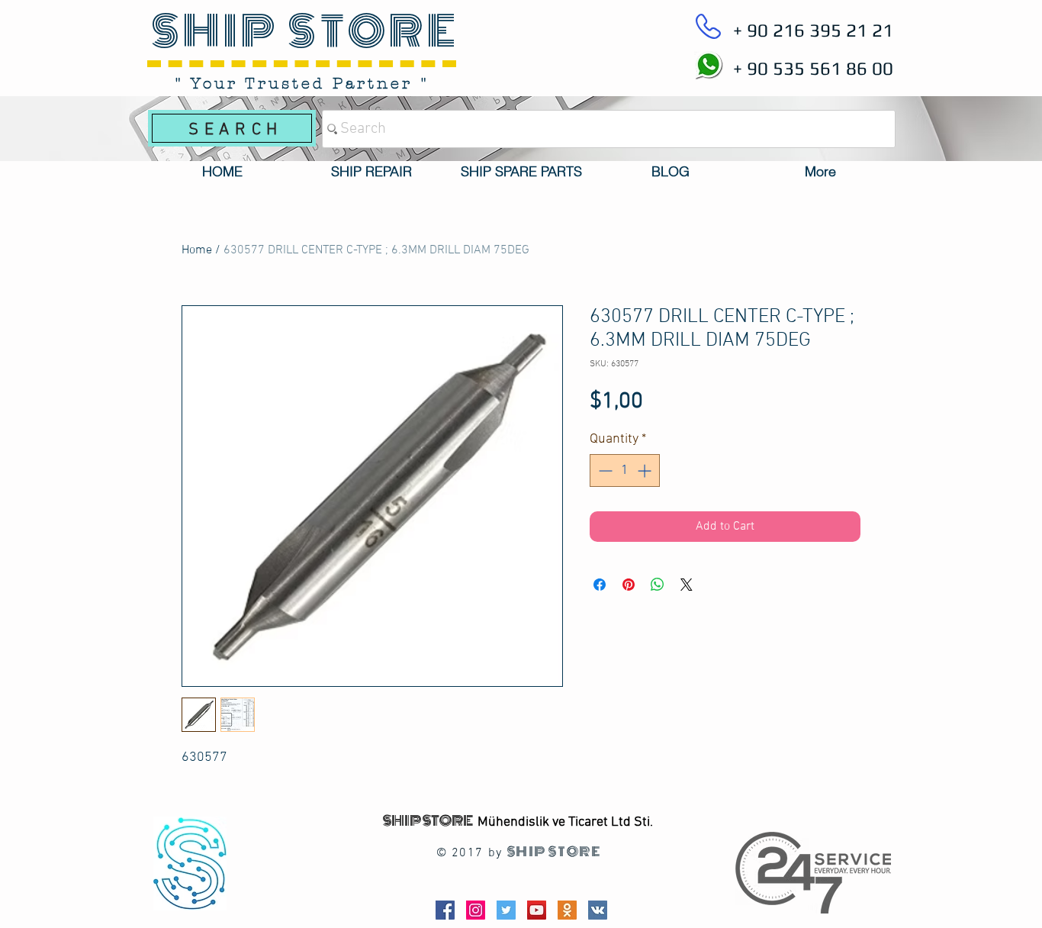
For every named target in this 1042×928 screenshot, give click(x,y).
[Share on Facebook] (599, 584)
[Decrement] (604, 470)
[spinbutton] (625, 470)
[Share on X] (686, 584)
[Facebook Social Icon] (445, 910)
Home (197, 250)
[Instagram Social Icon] (475, 910)
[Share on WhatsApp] (657, 584)
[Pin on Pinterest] (628, 584)
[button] (371, 171)
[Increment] (646, 470)
